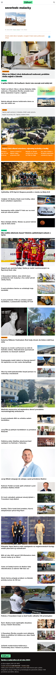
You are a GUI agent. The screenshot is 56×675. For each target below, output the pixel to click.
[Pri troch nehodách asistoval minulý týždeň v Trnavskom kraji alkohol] (46, 498)
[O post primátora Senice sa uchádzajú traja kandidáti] (46, 289)
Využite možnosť (10, 665)
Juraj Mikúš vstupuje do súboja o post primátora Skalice (23, 479)
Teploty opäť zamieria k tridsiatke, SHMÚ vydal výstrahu (19, 112)
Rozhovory (4, 337)
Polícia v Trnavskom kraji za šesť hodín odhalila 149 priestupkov (26, 616)
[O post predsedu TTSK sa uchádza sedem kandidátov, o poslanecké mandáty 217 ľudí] (46, 300)
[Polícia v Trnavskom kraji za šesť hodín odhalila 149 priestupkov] (28, 600)
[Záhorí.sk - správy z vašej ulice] (28, 2)
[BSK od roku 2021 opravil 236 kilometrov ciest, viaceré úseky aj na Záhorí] (46, 556)
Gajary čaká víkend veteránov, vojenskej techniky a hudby (25, 148)
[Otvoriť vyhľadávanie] (54, 2)
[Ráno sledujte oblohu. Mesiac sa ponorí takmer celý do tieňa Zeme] (46, 222)
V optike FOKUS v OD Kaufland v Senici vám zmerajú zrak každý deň (27, 83)
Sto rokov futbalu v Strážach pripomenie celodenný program (20, 153)
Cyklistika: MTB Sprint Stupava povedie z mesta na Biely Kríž (25, 192)
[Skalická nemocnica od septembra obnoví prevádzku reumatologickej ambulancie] (28, 393)
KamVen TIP (4, 146)
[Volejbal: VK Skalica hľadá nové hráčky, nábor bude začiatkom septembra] (46, 199)
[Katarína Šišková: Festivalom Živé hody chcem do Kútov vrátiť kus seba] (28, 322)
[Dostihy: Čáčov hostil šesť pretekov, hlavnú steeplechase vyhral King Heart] (46, 509)
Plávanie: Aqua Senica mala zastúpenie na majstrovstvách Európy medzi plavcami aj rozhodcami (27, 547)
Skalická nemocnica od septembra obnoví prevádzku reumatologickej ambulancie (22, 410)
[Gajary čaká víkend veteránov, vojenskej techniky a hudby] (28, 131)
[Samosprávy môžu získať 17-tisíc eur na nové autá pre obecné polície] (46, 211)
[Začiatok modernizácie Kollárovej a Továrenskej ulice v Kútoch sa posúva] (46, 646)
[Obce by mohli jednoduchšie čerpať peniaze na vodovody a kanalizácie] (46, 372)
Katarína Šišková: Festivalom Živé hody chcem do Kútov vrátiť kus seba (27, 341)
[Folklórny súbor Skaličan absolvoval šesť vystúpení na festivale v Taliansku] (46, 442)
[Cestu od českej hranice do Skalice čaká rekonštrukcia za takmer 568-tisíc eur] (46, 567)
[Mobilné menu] (2, 2)
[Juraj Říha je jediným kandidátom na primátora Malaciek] (46, 430)
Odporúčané (6, 71)
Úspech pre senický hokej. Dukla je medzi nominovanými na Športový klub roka (25, 269)
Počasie (4, 109)
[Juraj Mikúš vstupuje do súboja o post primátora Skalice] (28, 463)
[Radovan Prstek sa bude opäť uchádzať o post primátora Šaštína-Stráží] (46, 486)
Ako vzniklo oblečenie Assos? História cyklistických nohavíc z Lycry (26, 234)
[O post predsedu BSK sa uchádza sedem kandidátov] (46, 419)
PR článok (4, 80)
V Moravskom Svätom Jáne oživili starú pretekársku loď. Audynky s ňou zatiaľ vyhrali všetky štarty (18, 278)
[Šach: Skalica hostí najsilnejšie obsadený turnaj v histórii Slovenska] (46, 623)
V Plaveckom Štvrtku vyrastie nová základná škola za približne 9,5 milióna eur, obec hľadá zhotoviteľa (18, 635)
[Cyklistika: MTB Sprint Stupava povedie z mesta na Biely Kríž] (28, 176)
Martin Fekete (16, 29)
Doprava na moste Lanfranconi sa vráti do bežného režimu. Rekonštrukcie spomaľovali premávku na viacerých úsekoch (17, 350)
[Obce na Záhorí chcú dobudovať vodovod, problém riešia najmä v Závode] (28, 55)
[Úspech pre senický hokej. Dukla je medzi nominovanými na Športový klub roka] (28, 252)
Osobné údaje (25, 665)
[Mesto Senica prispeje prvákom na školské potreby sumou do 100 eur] (46, 579)
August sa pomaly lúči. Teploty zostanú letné (15, 114)
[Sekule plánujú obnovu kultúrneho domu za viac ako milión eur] (46, 102)
